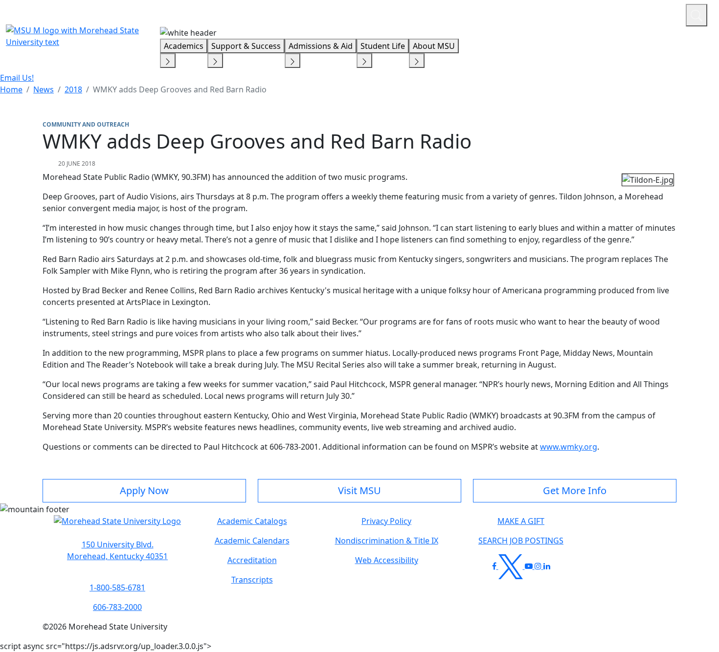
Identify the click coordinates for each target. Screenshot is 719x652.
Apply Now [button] (144, 490)
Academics (183, 46)
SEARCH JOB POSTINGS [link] (520, 540)
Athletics (660, 13)
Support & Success (246, 46)
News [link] (43, 89)
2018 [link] (73, 89)
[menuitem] (11, 89)
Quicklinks (551, 13)
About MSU (434, 46)
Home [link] (11, 89)
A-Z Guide (612, 13)
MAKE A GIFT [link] (520, 521)
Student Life (382, 46)
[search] (696, 15)
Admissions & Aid (321, 46)
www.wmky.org (568, 446)
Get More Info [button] (575, 490)
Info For (491, 13)
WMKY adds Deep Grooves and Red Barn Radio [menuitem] (180, 89)
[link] (117, 550)
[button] (117, 526)
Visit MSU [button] (359, 490)
